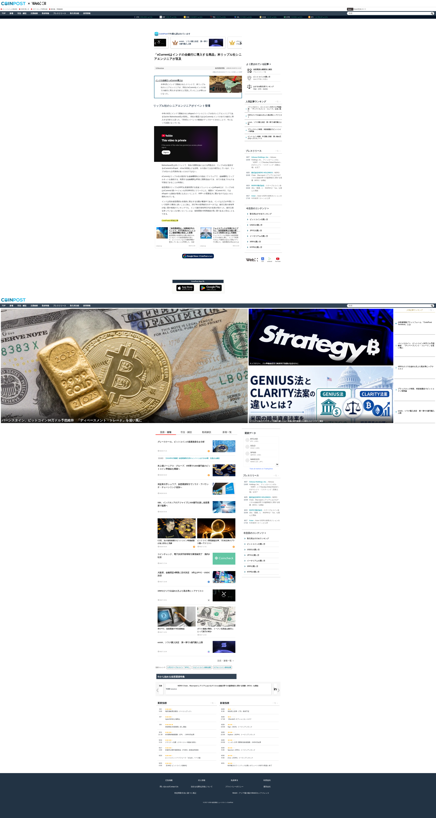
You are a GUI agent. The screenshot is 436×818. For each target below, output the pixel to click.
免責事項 (234, 780)
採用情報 (86, 13)
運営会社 (267, 787)
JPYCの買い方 (256, 230)
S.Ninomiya (160, 68)
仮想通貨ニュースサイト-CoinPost (222, 802)
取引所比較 (74, 13)
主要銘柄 (34, 13)
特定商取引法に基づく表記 (185, 793)
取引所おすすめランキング (261, 214)
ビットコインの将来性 (9, 9)
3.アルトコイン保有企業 (222, 667)
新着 (11, 13)
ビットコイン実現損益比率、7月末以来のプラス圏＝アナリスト (216, 542)
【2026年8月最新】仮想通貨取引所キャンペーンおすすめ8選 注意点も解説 (192, 458)
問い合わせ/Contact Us (169, 787)
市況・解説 (21, 13)
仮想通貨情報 (220, 68)
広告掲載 (169, 780)
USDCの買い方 (256, 225)
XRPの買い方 (255, 242)
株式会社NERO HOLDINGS (262, 173)
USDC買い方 (25, 9)
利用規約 (267, 780)
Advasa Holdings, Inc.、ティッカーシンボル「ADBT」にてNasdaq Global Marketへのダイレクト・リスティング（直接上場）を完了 (266, 162)
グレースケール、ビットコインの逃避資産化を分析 (181, 442)
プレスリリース (59, 13)
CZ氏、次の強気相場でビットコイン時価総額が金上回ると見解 (176, 542)
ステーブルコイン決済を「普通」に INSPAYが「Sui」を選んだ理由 (266, 188)
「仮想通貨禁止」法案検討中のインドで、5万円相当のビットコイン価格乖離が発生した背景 (182, 230)
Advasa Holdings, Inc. (260, 157)
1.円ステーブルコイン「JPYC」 (178, 667)
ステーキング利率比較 (40, 9)
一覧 (277, 102)
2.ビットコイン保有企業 (202, 667)
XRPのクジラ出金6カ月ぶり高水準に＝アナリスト (181, 591)
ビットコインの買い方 (261, 77)
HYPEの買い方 (256, 247)
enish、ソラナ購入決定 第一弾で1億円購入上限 (180, 642)
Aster (253, 196)
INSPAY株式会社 (257, 185)
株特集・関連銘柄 (57, 9)
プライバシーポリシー (234, 787)
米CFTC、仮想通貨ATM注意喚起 (171, 629)
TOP (4, 13)
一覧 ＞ (431, 310)
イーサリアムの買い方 (259, 236)
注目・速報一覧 (224, 661)
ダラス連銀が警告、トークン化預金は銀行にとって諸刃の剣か (215, 630)
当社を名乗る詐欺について (202, 787)
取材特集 (45, 13)
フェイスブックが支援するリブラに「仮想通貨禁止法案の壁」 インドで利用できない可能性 (226, 230)
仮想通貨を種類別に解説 (262, 69)
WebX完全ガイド (360, 9)
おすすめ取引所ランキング (263, 86)
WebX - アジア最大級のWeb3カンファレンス (250, 793)
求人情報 (201, 780)
